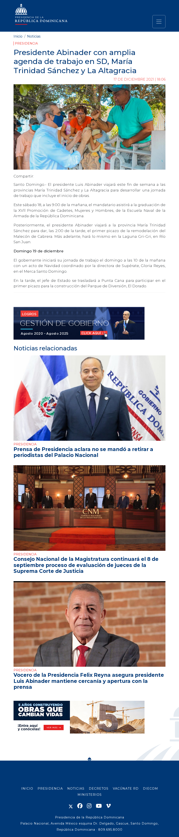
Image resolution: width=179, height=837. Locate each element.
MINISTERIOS (89, 795)
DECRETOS (98, 788)
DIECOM (150, 788)
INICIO (27, 788)
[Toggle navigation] (158, 21)
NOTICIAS (75, 788)
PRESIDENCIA (50, 788)
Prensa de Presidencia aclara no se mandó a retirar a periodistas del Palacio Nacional (83, 452)
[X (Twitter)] (71, 806)
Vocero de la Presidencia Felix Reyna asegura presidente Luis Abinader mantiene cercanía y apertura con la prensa (89, 681)
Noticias (33, 36)
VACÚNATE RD (126, 788)
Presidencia (26, 43)
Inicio (18, 36)
